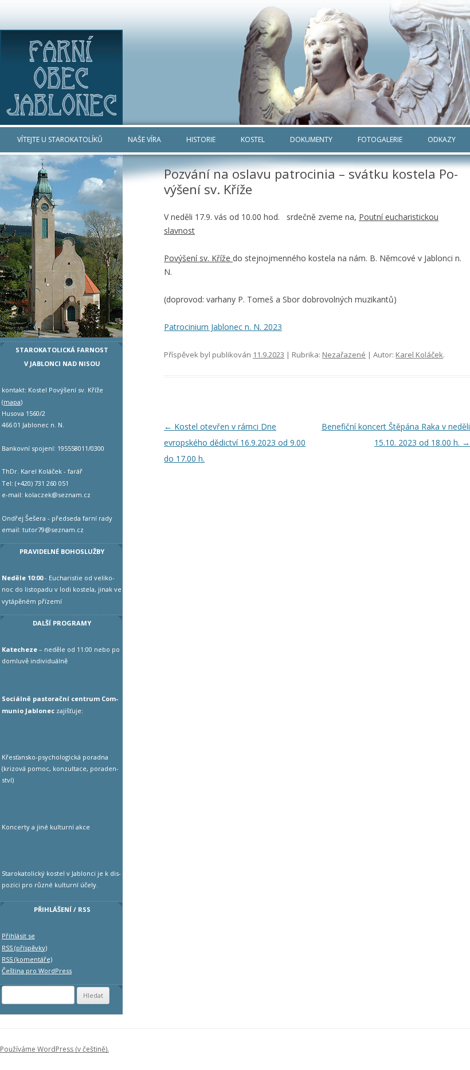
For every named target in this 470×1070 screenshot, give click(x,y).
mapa (12, 402)
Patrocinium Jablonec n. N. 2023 (223, 326)
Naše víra (144, 139)
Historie (201, 139)
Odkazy (442, 139)
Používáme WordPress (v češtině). (54, 1049)
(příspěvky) (24, 947)
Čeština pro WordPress (37, 970)
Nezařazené (344, 354)
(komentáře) (27, 959)
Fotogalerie (380, 139)
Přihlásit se (18, 935)
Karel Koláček (419, 354)
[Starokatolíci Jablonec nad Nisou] (235, 78)
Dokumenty (311, 139)
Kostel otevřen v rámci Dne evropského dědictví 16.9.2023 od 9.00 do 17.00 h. (235, 442)
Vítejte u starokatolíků (60, 139)
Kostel (253, 139)
